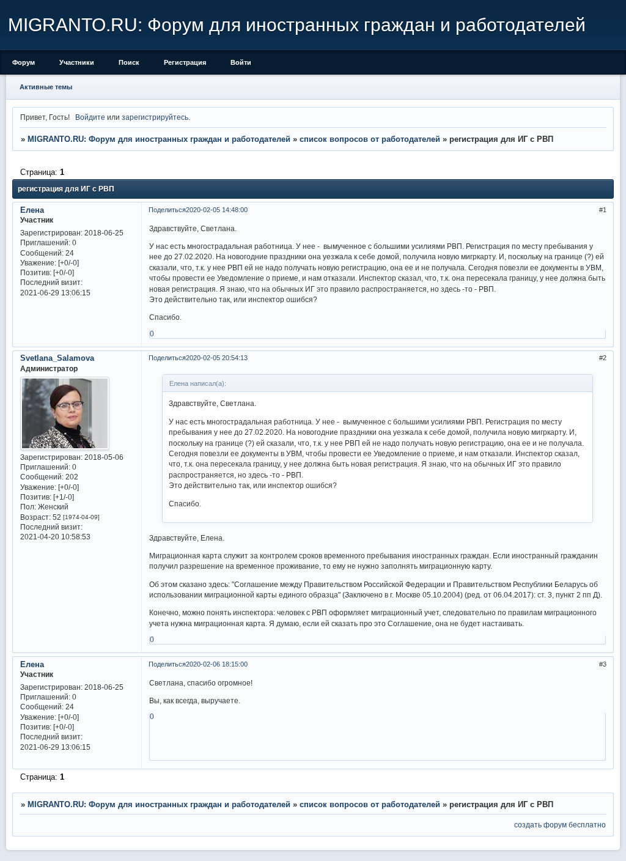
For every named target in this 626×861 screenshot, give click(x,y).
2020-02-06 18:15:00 (217, 664)
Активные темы (46, 87)
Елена (32, 210)
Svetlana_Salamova (57, 358)
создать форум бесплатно (560, 825)
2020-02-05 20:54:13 (217, 357)
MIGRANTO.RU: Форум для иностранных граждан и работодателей (159, 139)
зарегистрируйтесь (155, 117)
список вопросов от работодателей (370, 139)
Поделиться (167, 209)
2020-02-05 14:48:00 (217, 209)
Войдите (90, 117)
